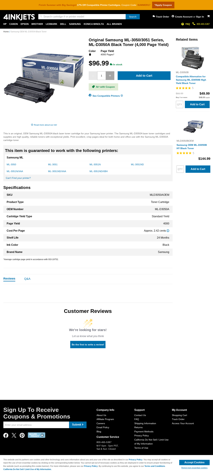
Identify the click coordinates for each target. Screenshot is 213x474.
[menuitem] (4, 24)
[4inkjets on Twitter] (13, 436)
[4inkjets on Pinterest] (22, 436)
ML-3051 (53, 164)
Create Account (184, 16)
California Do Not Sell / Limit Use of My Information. (27, 469)
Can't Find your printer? (18, 178)
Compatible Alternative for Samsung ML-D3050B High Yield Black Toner (191, 79)
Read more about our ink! (45, 125)
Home (6, 31)
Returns (138, 427)
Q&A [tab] (27, 278)
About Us (101, 415)
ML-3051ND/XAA (57, 171)
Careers (101, 423)
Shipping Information (145, 423)
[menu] (106, 24)
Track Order (162, 16)
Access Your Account (183, 423)
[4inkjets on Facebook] (5, 436)
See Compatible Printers (106, 95)
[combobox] (89, 16)
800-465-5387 (203, 24)
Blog (99, 431)
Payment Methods (143, 431)
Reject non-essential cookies (194, 468)
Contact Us (140, 415)
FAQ (188, 24)
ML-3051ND (137, 164)
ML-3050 (11, 164)
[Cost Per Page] (168, 230)
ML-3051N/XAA (15, 171)
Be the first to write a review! (88, 344)
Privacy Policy (141, 435)
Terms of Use (141, 448)
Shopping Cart (179, 415)
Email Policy (103, 427)
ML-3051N (95, 164)
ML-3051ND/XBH (99, 171)
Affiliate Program (105, 419)
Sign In (200, 16)
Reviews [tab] (9, 278)
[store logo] (19, 17)
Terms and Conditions (154, 466)
